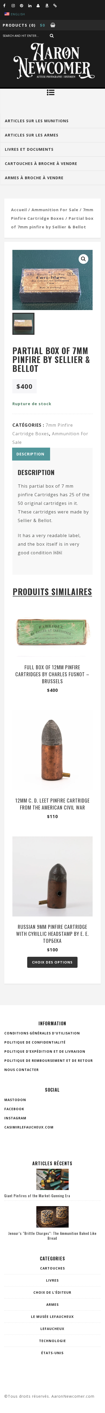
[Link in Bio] (57, 5)
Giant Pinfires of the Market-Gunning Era (37, 1195)
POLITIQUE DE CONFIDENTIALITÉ (35, 1042)
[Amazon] (49, 5)
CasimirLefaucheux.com (29, 1127)
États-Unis (52, 1353)
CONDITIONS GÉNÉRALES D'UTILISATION (42, 1033)
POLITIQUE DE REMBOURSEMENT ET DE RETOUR (48, 1060)
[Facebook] (7, 5)
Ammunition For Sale (55, 209)
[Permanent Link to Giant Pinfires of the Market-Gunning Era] (52, 1188)
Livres (52, 1280)
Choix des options (52, 962)
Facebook (14, 1109)
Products (15, 25)
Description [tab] (30, 453)
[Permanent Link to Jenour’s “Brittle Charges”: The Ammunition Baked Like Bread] (52, 1226)
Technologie (52, 1341)
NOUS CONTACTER (21, 1069)
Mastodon (15, 1100)
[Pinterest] (24, 5)
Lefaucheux (52, 1328)
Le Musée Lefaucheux (52, 1316)
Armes (52, 1304)
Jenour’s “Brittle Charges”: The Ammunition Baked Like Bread (52, 1236)
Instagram (15, 1118)
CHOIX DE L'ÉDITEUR (52, 1292)
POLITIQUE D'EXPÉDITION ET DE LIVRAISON (44, 1051)
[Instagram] (16, 5)
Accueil (19, 209)
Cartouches (52, 1268)
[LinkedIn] (32, 5)
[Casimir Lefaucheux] (41, 5)
